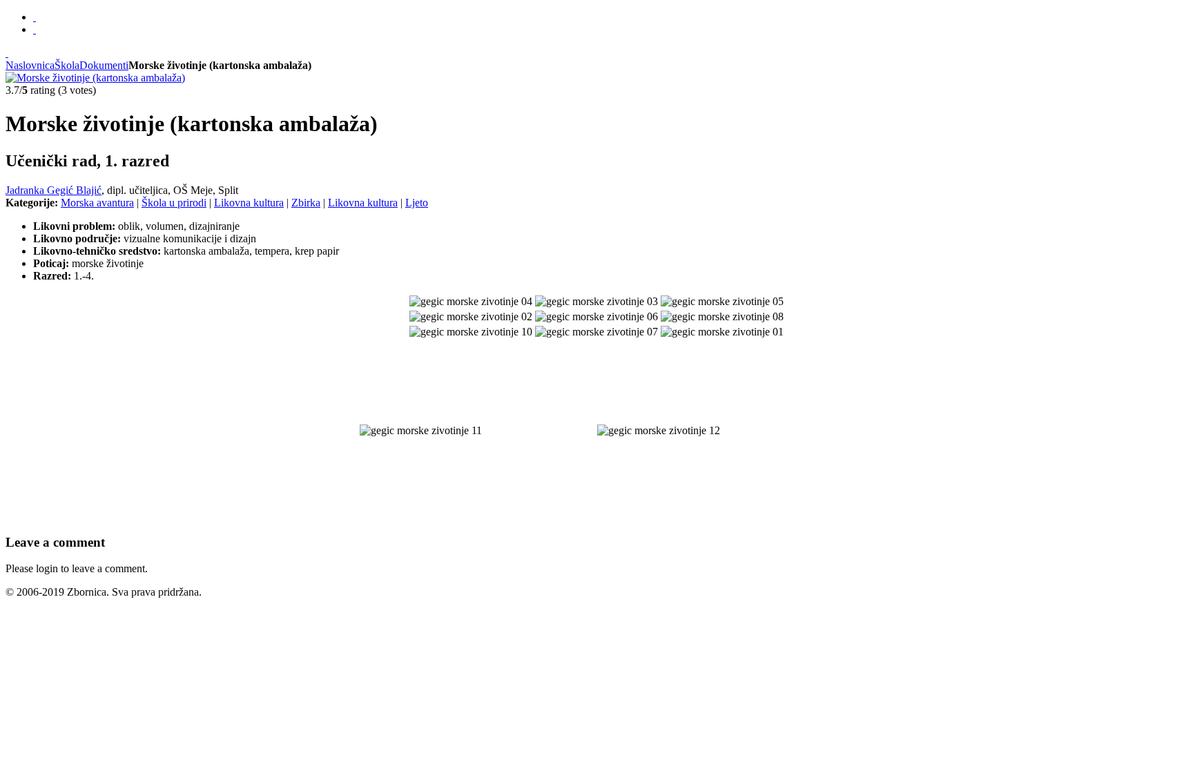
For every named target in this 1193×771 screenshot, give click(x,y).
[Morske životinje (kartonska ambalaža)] (95, 78)
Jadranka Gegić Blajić (53, 190)
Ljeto (416, 202)
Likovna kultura (249, 202)
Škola (67, 65)
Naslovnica (30, 65)
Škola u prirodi (174, 202)
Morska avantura (97, 202)
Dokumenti (103, 65)
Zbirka (305, 202)
